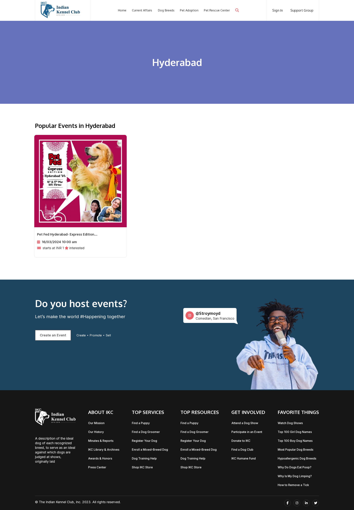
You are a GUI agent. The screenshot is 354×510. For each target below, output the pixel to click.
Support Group (301, 10)
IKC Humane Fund (243, 458)
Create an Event (53, 335)
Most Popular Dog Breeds (295, 449)
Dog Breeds (166, 10)
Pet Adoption (189, 10)
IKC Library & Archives (103, 449)
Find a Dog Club (242, 449)
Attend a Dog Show (244, 423)
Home (122, 10)
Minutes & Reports (100, 441)
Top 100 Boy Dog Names (295, 441)
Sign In (277, 10)
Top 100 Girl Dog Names (295, 432)
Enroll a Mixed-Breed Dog (150, 449)
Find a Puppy (141, 423)
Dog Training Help (144, 458)
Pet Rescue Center (217, 10)
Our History (96, 432)
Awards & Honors (100, 458)
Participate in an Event (246, 432)
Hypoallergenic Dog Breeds (297, 458)
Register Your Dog (144, 441)
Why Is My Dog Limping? (295, 476)
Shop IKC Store (142, 467)
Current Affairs (142, 10)
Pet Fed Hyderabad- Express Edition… (67, 234)
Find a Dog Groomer (146, 432)
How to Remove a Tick (293, 485)
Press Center (97, 467)
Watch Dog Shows (290, 423)
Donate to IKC (240, 441)
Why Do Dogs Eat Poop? (294, 467)
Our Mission (96, 423)
